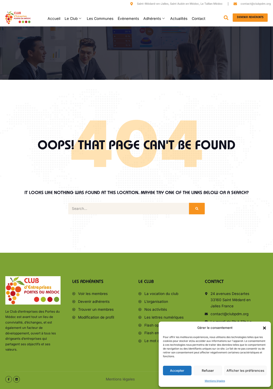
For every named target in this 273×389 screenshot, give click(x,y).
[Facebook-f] (8, 379)
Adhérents (152, 18)
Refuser (208, 371)
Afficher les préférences (245, 371)
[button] (264, 328)
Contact (198, 18)
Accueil (54, 18)
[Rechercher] (197, 209)
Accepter (177, 371)
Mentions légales (215, 380)
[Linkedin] (16, 379)
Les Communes (100, 18)
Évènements (128, 18)
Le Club (71, 18)
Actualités (178, 18)
